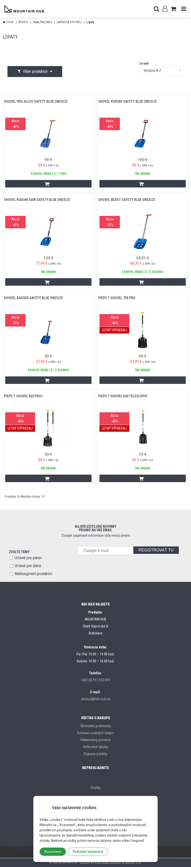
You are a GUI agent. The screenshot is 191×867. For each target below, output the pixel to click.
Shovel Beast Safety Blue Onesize (126, 199)
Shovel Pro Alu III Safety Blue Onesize (36, 101)
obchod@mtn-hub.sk (95, 699)
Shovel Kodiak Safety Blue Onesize (127, 101)
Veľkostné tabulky (95, 747)
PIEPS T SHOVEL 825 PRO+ (23, 396)
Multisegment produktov (33, 573)
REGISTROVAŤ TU (156, 550)
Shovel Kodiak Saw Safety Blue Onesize (37, 199)
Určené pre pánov (28, 557)
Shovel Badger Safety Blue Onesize (33, 298)
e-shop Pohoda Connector (107, 862)
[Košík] (173, 9)
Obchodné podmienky (95, 726)
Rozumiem (52, 852)
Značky (95, 788)
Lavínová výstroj (69, 22)
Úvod (10, 22)
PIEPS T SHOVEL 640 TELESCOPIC (122, 396)
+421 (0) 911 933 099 (95, 680)
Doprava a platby (95, 754)
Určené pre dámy (28, 565)
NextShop (85, 862)
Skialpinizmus (42, 22)
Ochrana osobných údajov (95, 733)
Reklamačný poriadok (96, 740)
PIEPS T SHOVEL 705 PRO (116, 298)
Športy (23, 22)
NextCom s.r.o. (133, 862)
